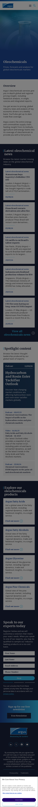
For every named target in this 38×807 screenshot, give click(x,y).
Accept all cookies (19, 799)
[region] (19, 792)
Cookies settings (19, 804)
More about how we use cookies (12, 793)
